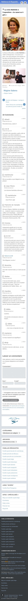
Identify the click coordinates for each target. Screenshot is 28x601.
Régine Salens (10, 90)
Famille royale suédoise (9, 478)
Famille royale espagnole (10, 467)
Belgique (19, 85)
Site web (4, 387)
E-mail (16, 381)
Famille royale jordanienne (10, 473)
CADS (4, 598)
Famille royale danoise (9, 464)
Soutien (21, 595)
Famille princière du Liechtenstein (12, 456)
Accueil (6, 595)
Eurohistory (6, 500)
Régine (5, 85)
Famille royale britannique (10, 462)
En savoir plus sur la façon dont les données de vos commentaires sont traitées (13, 407)
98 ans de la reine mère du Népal (17, 565)
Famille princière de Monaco (10, 453)
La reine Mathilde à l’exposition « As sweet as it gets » (12, 12)
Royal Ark (5, 508)
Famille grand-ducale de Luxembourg (13, 451)
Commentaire (6, 366)
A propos (15, 596)
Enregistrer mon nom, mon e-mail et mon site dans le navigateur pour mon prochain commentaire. (13, 394)
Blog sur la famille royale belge (11, 497)
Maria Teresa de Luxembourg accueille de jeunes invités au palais (16, 106)
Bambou (3, 553)
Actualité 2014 (13, 85)
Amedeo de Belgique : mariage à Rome (13, 101)
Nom (4, 381)
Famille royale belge (8, 459)
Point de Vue (6, 506)
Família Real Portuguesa (9, 488)
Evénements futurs (13, 595)
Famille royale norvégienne (10, 475)
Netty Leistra (6, 503)
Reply (24, 118)
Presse (6, 596)
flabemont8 (9, 256)
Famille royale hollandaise (10, 470)
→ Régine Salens (7, 93)
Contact (11, 596)
